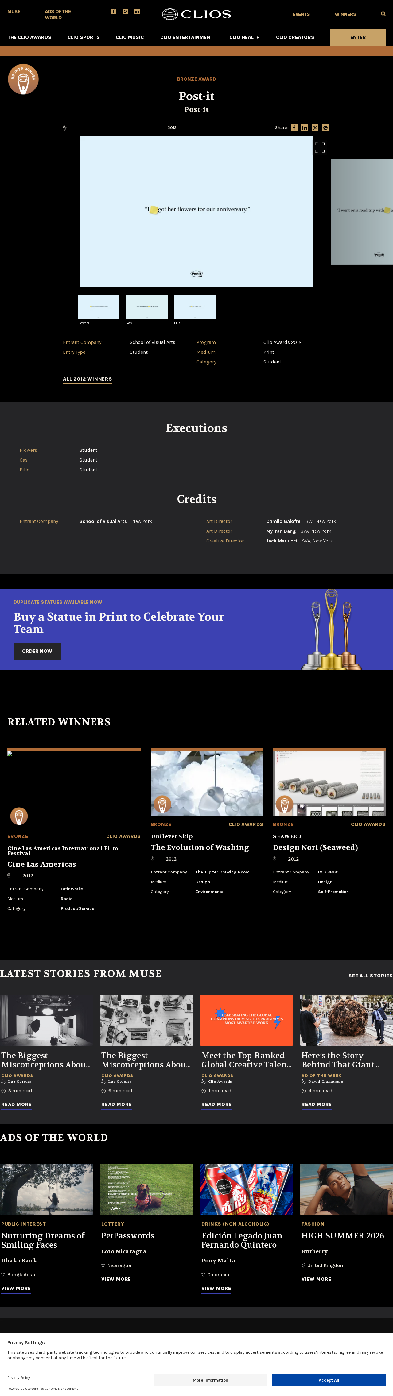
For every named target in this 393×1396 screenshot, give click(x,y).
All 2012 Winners (87, 379)
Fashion (313, 1224)
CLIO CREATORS (295, 37)
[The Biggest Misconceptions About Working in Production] (46, 1020)
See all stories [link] (370, 975)
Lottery (112, 1224)
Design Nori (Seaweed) (315, 847)
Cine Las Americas (41, 864)
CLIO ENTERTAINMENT (186, 37)
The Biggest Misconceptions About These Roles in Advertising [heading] (145, 1060)
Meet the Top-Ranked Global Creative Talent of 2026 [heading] (245, 1060)
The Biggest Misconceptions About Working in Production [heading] (45, 1060)
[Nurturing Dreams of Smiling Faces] (46, 1189)
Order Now (37, 651)
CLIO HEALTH (244, 37)
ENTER (358, 37)
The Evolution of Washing (200, 847)
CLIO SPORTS (84, 37)
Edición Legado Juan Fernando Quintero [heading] (241, 1240)
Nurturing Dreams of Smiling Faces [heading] (43, 1240)
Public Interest (23, 1224)
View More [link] (16, 1288)
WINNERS (345, 14)
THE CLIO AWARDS (29, 37)
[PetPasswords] (146, 1189)
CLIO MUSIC (130, 37)
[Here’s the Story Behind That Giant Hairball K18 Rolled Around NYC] (346, 1020)
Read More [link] (16, 1104)
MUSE (13, 11)
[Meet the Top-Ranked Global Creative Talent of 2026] (246, 1020)
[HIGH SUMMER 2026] (346, 1189)
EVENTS (301, 14)
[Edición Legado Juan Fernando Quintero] (246, 1189)
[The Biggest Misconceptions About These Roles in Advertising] (146, 1020)
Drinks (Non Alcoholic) (235, 1224)
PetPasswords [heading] (127, 1236)
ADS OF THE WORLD (58, 15)
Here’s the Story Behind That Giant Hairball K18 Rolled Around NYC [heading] (340, 1060)
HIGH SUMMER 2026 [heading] (343, 1236)
